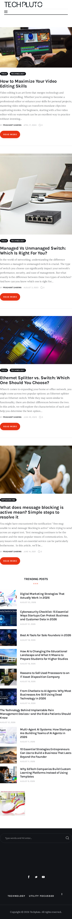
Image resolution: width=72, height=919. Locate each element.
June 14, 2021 (30, 551)
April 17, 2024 (30, 125)
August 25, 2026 (28, 602)
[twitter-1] (36, 877)
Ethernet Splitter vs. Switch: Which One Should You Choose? (35, 380)
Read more (10, 134)
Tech (4, 74)
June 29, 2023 (30, 417)
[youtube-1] (43, 877)
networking (8, 500)
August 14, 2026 (27, 703)
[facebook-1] (29, 877)
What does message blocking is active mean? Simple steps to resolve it (32, 512)
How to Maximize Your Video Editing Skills (28, 84)
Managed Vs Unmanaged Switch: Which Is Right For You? (33, 251)
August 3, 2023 (31, 287)
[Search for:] (36, 838)
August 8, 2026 (27, 781)
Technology (18, 74)
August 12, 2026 (7, 722)
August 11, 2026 (27, 741)
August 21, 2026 (27, 624)
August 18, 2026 (27, 640)
